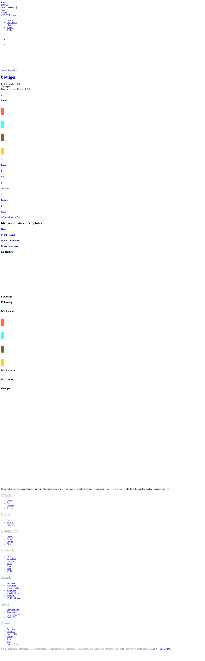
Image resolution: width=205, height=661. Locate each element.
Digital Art (11, 558)
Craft (9, 556)
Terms (9, 639)
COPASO (11, 617)
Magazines (11, 590)
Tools (9, 30)
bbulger (8, 77)
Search (4, 10)
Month (7, 217)
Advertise (11, 629)
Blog (9, 544)
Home (9, 563)
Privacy (10, 636)
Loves (3, 212)
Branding (11, 583)
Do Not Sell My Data (161, 649)
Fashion (10, 561)
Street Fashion (13, 593)
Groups (10, 539)
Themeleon (12, 612)
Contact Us (12, 634)
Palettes (10, 503)
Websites (11, 595)
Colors (3, 177)
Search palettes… (8, 7)
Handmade (11, 585)
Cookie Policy (13, 644)
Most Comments (10, 240)
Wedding (11, 571)
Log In (4, 2)
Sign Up (5, 5)
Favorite (4, 200)
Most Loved (8, 234)
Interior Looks (13, 588)
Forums (10, 537)
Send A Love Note (9, 70)
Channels (11, 25)
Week (13, 217)
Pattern (4, 165)
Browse (10, 20)
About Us (11, 631)
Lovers (10, 542)
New (3, 229)
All (2, 217)
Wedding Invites (14, 598)
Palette (4, 100)
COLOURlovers (8, 15)
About (5, 623)
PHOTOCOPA (13, 615)
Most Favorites (9, 246)
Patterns (10, 506)
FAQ (9, 641)
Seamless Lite (13, 610)
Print (9, 566)
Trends (10, 27)
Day (18, 217)
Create (4, 13)
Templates (5, 188)
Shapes (10, 508)
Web (9, 568)
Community (12, 22)
